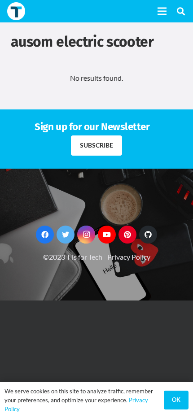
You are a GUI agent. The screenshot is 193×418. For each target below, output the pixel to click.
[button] (181, 11)
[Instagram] (86, 235)
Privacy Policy (128, 257)
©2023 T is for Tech (72, 257)
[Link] (16, 11)
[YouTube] (107, 235)
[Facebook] (45, 235)
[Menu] (162, 11)
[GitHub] (148, 235)
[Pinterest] (127, 235)
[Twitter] (66, 235)
